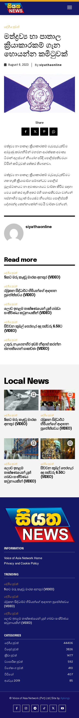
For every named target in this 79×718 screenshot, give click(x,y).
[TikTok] (44, 708)
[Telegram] (34, 708)
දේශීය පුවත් (11, 26)
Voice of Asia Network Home (23, 558)
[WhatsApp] (53, 132)
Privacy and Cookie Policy (21, 563)
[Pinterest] (44, 132)
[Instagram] (25, 708)
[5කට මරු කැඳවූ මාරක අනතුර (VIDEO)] (21, 400)
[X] (35, 132)
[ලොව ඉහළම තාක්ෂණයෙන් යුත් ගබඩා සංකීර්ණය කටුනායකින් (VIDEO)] (21, 448)
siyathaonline (50, 65)
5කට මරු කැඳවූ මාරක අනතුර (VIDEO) (32, 277)
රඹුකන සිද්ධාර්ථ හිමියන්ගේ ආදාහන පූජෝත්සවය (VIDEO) (56, 424)
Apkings (65, 698)
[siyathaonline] (13, 233)
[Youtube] (62, 708)
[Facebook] (25, 132)
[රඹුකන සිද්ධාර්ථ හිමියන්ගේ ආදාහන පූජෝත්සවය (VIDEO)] (58, 400)
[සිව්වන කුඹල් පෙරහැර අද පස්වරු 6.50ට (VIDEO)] (58, 448)
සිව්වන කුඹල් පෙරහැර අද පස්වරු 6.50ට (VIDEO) (57, 472)
